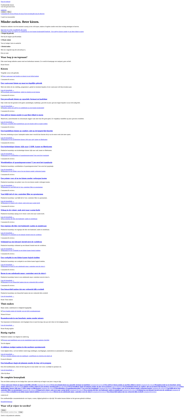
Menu (9, 12)
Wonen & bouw (19, 14)
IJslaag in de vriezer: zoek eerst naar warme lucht (20, 210)
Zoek (20, 412)
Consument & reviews (7, 14)
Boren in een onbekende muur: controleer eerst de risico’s (23, 273)
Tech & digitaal (29, 14)
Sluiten (3, 410)
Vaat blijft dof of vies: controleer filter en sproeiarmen (22, 194)
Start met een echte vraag (8, 30)
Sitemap (9, 401)
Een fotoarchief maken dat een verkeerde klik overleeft (22, 289)
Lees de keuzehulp (7, 90)
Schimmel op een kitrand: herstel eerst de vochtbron (21, 242)
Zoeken (4, 12)
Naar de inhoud (5, 1)
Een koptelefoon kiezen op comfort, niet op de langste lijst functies (27, 131)
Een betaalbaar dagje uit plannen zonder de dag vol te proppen (26, 363)
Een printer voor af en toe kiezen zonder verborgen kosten (24, 178)
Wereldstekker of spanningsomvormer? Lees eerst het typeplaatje (26, 162)
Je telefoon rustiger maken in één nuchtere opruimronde (23, 347)
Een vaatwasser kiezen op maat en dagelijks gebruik (21, 83)
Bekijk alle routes (21, 30)
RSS (6, 401)
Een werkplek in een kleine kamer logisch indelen (20, 258)
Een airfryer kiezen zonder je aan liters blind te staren (22, 115)
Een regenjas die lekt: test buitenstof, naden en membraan (24, 226)
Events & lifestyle (39, 14)
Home (3, 401)
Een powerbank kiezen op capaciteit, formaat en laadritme (24, 99)
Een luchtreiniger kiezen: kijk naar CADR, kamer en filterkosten (26, 147)
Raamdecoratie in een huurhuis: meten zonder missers (22, 318)
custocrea (3, 10)
